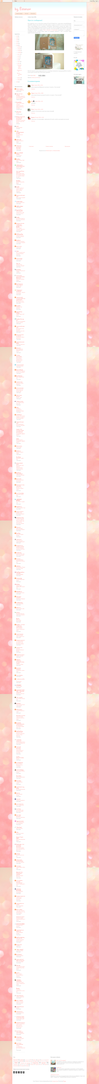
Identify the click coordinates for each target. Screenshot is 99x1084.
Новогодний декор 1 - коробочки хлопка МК (20, 425)
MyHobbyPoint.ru (19, 591)
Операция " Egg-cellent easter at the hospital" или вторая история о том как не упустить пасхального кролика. (20, 521)
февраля (19, 77)
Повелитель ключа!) (19, 833)
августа (19, 54)
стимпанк (32, 1064)
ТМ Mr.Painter (19, 414)
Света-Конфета (19, 675)
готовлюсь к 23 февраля (20, 598)
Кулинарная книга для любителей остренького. (20, 614)
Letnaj (17, 832)
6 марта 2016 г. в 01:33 (38, 85)
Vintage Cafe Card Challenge (19, 312)
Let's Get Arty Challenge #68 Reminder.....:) (20, 1039)
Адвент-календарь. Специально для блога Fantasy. (20, 718)
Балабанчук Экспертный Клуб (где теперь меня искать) (20, 121)
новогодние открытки (20, 862)
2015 (17, 82)
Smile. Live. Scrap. (19, 909)
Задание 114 (18, 945)
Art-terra (18, 612)
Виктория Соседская (20, 715)
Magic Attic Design (19, 210)
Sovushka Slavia (19, 102)
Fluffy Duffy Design (19, 731)
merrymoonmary (55, 1081)
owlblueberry (18, 566)
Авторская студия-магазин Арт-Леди (20, 1017)
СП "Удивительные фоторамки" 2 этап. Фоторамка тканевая (20, 642)
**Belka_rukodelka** (19, 949)
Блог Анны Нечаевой (18, 815)
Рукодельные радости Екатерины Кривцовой (20, 277)
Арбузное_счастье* (19, 950)
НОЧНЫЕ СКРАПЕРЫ (19, 980)
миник (47, 1061)
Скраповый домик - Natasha (20, 342)
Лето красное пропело (20, 513)
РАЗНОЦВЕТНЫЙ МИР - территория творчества (20, 691)
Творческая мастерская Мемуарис (18, 147)
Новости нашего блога (20, 202)
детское (21, 1061)
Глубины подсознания (19, 356)
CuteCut (17, 438)
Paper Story (18, 533)
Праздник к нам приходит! (19, 307)
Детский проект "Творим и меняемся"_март (20, 568)
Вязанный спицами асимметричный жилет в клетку (20, 919)
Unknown (32, 93)
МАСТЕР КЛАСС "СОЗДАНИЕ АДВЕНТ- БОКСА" (20, 434)
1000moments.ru (19, 709)
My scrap (17, 618)
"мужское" (15, 1060)
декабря (19, 47)
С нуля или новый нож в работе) (19, 66)
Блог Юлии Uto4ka (20, 493)
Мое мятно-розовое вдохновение (20, 480)
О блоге (17, 113)
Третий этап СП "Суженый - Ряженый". (20, 265)
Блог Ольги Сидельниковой (19, 1031)
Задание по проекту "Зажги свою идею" (19, 1002)
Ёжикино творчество (20, 896)
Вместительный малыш (20, 777)
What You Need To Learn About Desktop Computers (20, 301)
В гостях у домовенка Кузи (19, 559)
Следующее (31, 146)
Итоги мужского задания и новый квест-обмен (20, 629)
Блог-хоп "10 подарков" (61, 1060)
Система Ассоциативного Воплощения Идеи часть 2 (20, 1047)
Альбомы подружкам (20, 996)
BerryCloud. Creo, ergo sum (20, 319)
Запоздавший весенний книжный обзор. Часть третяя (20, 968)
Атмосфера (18, 866)
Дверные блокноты (19, 955)
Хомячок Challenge (19, 769)
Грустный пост (19, 155)
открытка (35, 1063)
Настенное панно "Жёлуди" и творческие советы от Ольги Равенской (20, 734)
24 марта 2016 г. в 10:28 (38, 109)
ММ (16, 1063)
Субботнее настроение (20, 475)
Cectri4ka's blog (18, 552)
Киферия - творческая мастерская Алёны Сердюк (20, 661)
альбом (21, 1060)
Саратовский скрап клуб (20, 327)
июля (18, 56)
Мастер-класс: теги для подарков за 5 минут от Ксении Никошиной (20, 417)
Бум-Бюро (18, 809)
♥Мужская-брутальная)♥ (18, 620)
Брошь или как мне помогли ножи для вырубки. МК (19, 390)
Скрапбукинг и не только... (20, 904)
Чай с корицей (19, 697)
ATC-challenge (18, 111)
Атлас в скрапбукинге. (20, 1033)
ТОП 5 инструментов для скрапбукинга (20, 823)
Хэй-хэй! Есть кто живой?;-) (19, 135)
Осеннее (17, 758)
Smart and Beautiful (19, 369)
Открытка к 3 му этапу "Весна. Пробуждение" (20, 554)
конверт (31, 1061)
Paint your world (19, 944)
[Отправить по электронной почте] (39, 75)
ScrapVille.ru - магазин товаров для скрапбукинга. (20, 626)
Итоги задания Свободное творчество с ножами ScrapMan (20, 229)
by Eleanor (23, 8)
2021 (17, 36)
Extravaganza (18, 703)
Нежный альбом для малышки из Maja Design (20, 548)
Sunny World (18, 305)
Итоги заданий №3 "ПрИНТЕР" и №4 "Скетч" (19, 350)
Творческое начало (20, 654)
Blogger (64, 1081)
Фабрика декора (19, 401)
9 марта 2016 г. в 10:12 (39, 101)
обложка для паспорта (35, 77)
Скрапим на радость (20, 1022)
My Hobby (17, 584)
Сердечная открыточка (20, 344)
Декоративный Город (19, 463)
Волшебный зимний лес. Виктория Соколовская (20, 219)
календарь (27, 1061)
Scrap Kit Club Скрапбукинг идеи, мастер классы (20, 724)
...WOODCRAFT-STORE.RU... (19, 500)
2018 (17, 41)
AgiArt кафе (18, 139)
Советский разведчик (18, 747)
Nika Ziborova (18, 451)
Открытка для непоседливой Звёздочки (18, 898)
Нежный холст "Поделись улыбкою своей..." (19, 488)
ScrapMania (18, 159)
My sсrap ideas (18, 478)
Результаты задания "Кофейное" (19, 384)
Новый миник (18, 447)
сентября (19, 52)
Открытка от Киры (19, 664)
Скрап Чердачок (19, 995)
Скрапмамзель (19, 1011)
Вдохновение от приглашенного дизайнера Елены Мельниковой (19, 359)
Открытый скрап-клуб (20, 422)
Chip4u (17, 407)
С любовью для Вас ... (20, 679)
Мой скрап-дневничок (18, 597)
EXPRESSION (18, 685)
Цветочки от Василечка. (20, 817)
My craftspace (18, 269)
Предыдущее (67, 146)
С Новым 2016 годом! (20, 1018)
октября (19, 50)
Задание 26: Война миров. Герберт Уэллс (20, 636)
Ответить (33, 89)
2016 (17, 45)
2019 (17, 39)
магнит (44, 1061)
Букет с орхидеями (19, 905)
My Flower (17, 1007)
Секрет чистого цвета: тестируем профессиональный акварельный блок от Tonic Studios (20, 106)
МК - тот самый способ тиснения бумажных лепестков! (20, 253)
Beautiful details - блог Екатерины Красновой (20, 845)
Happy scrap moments (19, 821)
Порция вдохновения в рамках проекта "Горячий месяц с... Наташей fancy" (20, 1025)
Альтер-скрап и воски (20, 592)
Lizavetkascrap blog (19, 602)
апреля (18, 61)
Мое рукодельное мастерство (20, 335)
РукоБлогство (19, 647)
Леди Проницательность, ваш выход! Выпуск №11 (20, 742)
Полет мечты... (19, 446)
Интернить (18, 348)
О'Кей (17, 251)
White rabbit (18, 965)
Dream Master (18, 775)
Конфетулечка (19, 71)
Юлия (32, 109)
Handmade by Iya (19, 578)
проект (43, 1063)
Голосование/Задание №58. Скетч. (20, 727)
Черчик (45, 1064)
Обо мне (26, 13)
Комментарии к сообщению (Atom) (53, 150)
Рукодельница (19, 258)
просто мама (19, 246)
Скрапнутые (19, 539)
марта (18, 63)
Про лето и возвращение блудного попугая (20, 322)
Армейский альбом (19, 366)
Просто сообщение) (19, 74)
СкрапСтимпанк (19, 634)
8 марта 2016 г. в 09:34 (39, 93)
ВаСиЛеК (18, 799)
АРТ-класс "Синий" (19, 961)
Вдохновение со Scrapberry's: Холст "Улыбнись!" (19, 765)
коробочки (40, 1061)
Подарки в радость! (20, 640)
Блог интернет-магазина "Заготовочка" (19, 881)
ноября (19, 48)
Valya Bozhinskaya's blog (20, 937)
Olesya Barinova (19, 506)
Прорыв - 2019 (19, 397)
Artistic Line (18, 607)
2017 (17, 43)
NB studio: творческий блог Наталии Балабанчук (20, 118)
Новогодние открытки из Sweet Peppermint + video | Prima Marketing (20, 912)
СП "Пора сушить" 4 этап (20, 507)
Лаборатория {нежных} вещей (19, 860)
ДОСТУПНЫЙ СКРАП (19, 153)
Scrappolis (18, 988)
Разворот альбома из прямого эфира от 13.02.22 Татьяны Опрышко (20, 189)
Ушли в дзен (18, 149)
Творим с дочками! (19, 656)
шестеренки (15, 1065)
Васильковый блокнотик (20, 789)
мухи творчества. (20, 804)
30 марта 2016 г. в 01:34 (39, 117)
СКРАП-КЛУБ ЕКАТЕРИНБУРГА (20, 166)
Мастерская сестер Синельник (20, 485)
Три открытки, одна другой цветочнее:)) (19, 811)
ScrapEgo (17, 217)
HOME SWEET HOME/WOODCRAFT (19, 574)
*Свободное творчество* (18, 740)
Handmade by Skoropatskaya (18, 889)
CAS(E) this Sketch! (19, 206)
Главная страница (19, 13)
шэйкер (27, 1065)
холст (41, 1064)
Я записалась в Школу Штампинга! (20, 338)
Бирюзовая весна (19, 828)
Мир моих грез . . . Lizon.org (20, 94)
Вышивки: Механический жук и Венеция (20, 650)
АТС (30, 1059)
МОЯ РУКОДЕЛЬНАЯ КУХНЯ (20, 132)
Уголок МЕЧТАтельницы (20, 757)
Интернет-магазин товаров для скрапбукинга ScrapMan (20, 225)
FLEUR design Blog (19, 234)
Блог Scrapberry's (19, 762)
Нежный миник (19, 686)
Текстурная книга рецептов (19, 926)
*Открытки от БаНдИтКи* (19, 290)
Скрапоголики (19, 382)
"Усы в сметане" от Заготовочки (50, 30)
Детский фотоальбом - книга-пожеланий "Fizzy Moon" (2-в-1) (20, 849)
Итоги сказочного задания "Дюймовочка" (20, 541)
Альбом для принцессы (20, 800)
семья (20, 1064)
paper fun (17, 972)
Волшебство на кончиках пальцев (20, 546)
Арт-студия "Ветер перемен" (20, 172)
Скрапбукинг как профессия (20, 930)
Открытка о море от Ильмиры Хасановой (20, 236)
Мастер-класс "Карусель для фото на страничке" (20, 371)
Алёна (32, 85)
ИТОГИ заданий (19, 167)
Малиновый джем (20, 1006)
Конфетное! (59, 1067)
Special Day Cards (19, 375)
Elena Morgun (18, 457)
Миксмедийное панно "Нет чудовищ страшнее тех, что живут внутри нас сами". (20, 175)
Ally (32, 101)
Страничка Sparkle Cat (20, 90)
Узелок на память (20, 364)
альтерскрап (27, 1059)
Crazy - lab (18, 263)
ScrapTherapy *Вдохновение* (19, 473)
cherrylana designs (19, 201)
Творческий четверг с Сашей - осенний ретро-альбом (20, 983)
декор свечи (43, 1059)
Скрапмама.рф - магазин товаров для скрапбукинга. (20, 298)
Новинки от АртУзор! (20, 693)
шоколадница (21, 1065)
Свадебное (15, 1064)
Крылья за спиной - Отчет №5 (19, 876)
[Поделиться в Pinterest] (44, 75)
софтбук (24, 1064)
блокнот (34, 1059)
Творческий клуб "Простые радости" (20, 960)
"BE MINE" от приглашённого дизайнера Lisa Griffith (20, 410)
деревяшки (16, 1061)
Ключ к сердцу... (19, 89)
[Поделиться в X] (42, 75)
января (18, 79)
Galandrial (32, 117)
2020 (17, 38)
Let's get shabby (18, 1037)
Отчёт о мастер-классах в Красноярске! (20, 705)
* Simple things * (19, 827)
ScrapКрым (18, 240)
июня (18, 58)
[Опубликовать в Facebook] (43, 75)
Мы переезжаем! (19, 127)
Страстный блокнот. (19, 603)
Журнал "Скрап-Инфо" (19, 837)
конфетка (36, 1061)
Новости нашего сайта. (20, 608)
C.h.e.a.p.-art (18, 527)
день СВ (46, 1059)
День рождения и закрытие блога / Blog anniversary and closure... (20, 212)
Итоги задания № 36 (20, 805)
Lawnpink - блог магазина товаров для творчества (20, 430)
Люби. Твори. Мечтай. (19, 396)
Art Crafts (18, 853)
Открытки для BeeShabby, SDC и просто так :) (20, 586)
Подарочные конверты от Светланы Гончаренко (20, 242)
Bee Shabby (18, 180)
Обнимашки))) (18, 681)
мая (18, 59)
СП (27, 1064)
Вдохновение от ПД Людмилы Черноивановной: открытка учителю (19, 467)
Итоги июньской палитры (19, 795)
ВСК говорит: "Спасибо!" (20, 197)
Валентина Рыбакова (18, 668)
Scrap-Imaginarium (19, 284)
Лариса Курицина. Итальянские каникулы (20, 529)
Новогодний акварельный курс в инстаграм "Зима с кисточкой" (19, 751)
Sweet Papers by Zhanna (20, 572)
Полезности (33, 13)
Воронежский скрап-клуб (20, 196)
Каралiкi (18, 793)
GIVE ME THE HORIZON (20, 924)
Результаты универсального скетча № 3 (20, 990)
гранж (38, 1059)
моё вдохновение (19, 388)
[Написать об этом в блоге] (40, 75)
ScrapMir (17, 186)
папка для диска (19, 259)
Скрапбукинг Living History (20, 787)
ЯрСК (17, 126)
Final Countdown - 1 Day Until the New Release (20, 293)
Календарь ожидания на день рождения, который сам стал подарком (20, 97)
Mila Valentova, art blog (20, 517)
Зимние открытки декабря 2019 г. (19, 286)
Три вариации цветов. (20, 1012)
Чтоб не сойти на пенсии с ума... (19, 512)
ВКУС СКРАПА (19, 1000)
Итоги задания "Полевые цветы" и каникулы (19, 975)
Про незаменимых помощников (19, 892)
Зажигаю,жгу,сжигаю (55, 1074)
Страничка (37, 1064)
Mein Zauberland (19, 954)
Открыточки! (18, 247)
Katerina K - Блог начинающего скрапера (19, 873)
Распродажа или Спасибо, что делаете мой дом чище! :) (20, 939)
